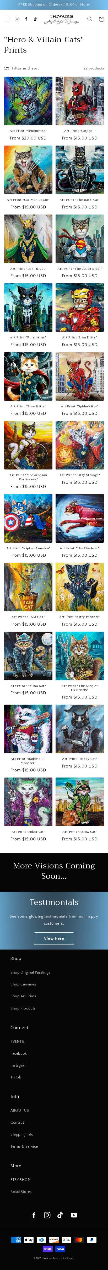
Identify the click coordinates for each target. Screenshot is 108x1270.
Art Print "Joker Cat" (28, 832)
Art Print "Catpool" (79, 131)
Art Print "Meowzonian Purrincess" (28, 477)
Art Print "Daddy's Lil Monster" (28, 761)
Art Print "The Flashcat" (79, 548)
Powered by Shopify (64, 1258)
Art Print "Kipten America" (28, 548)
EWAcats (47, 1258)
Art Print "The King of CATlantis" (79, 688)
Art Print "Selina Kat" (28, 686)
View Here (54, 938)
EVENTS (17, 1042)
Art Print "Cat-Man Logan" (28, 200)
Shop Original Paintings (30, 972)
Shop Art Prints (23, 996)
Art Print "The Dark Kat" (80, 200)
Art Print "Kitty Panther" (79, 617)
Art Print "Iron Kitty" (79, 338)
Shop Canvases (23, 984)
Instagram (19, 1065)
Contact (17, 1122)
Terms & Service (24, 1147)
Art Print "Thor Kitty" (28, 406)
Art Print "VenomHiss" (28, 131)
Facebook (18, 1054)
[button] (6, 19)
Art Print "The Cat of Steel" (79, 269)
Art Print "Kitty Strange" (80, 475)
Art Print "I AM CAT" (28, 617)
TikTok (15, 1077)
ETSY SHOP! (20, 1180)
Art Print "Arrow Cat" (79, 832)
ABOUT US (19, 1111)
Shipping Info (22, 1134)
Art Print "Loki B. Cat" (28, 269)
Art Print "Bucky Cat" (79, 759)
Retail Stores (21, 1192)
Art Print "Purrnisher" (28, 338)
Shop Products (23, 1008)
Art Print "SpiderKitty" (80, 406)
